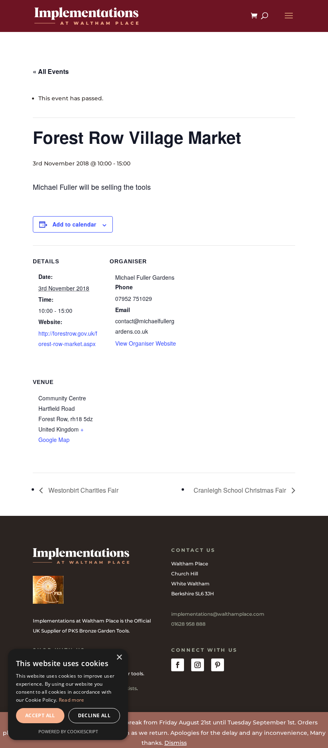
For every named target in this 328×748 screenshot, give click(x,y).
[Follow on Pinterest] (217, 664)
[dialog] (68, 694)
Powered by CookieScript (68, 731)
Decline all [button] (94, 715)
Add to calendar (74, 224)
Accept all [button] (40, 715)
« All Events (51, 71)
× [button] (119, 657)
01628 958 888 (188, 624)
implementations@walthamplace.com (217, 614)
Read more (71, 699)
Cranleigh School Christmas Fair (241, 490)
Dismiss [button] (175, 742)
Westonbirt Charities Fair (82, 490)
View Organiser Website (145, 343)
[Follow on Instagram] (197, 664)
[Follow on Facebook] (177, 664)
